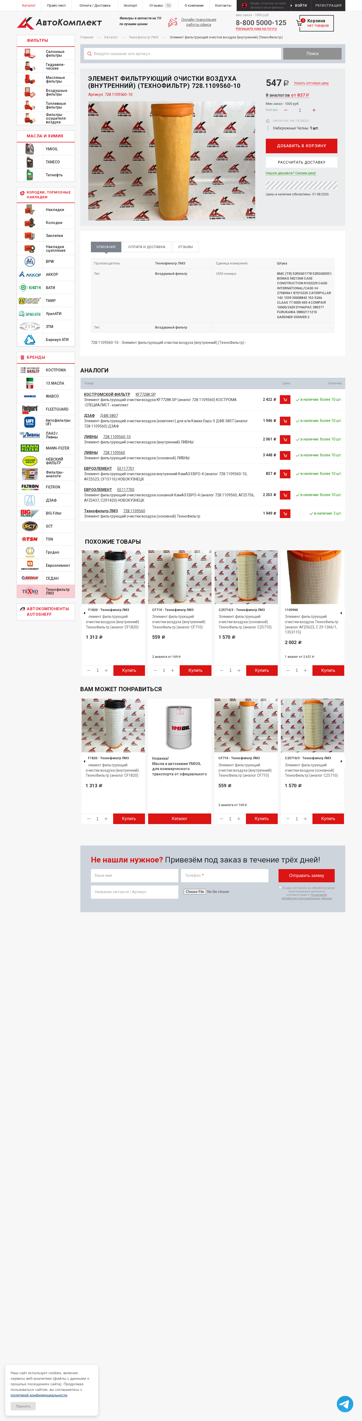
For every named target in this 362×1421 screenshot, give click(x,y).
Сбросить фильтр (303, 65)
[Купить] (285, 399)
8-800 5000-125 (261, 23)
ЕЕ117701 (125, 468)
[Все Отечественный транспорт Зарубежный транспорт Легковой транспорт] (183, 65)
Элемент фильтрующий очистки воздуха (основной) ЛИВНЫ (136, 458)
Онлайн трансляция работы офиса (198, 22)
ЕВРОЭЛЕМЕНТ (98, 468)
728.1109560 (114, 453)
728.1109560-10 (117, 437)
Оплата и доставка (147, 247)
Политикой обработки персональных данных (306, 896)
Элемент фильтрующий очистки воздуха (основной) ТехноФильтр (142, 516)
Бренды (36, 357)
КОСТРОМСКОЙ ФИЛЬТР (107, 394)
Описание (106, 247)
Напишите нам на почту (256, 29)
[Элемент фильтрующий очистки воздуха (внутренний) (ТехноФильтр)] (171, 161)
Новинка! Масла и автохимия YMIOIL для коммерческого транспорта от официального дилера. (179, 768)
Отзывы (185, 247)
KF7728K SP (146, 394)
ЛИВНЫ (91, 437)
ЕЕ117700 (125, 490)
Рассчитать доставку (301, 162)
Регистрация (328, 5)
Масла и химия (45, 136)
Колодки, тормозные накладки (48, 194)
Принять (23, 1406)
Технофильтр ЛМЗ (101, 511)
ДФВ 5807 (109, 415)
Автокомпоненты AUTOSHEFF (48, 611)
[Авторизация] (359, 2)
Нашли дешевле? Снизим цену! (291, 173)
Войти (301, 5)
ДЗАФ (89, 415)
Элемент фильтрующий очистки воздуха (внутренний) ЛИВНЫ (138, 442)
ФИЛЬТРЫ (37, 40)
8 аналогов (287, 95)
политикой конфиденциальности (39, 1395)
